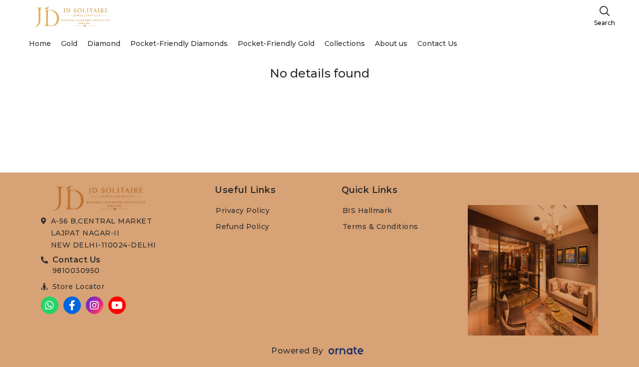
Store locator (78, 286)
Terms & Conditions (380, 226)
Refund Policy (243, 226)
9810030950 (76, 270)
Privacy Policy (243, 210)
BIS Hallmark (367, 210)
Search (604, 22)
